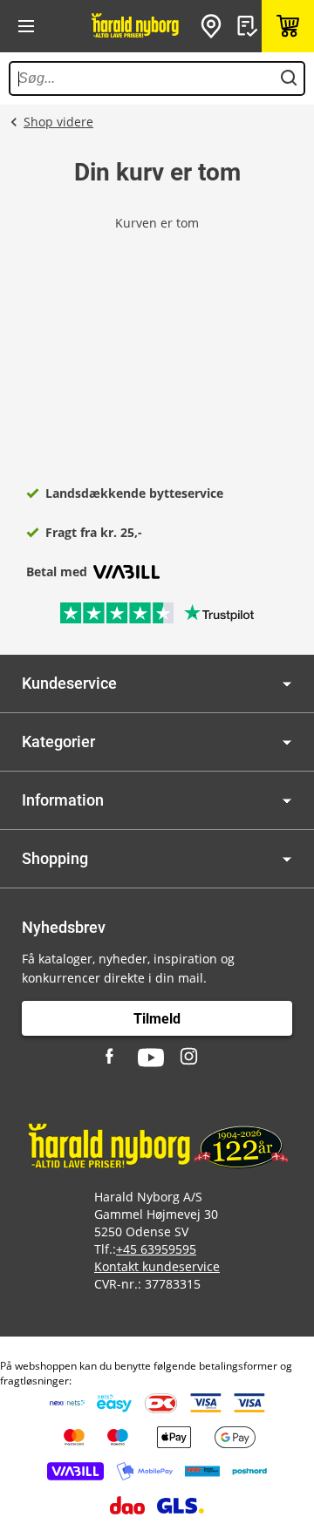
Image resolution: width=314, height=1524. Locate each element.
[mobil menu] (26, 26)
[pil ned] (287, 684)
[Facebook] (112, 1057)
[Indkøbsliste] (249, 26)
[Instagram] (190, 1057)
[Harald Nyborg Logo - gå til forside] (135, 26)
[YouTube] (151, 1057)
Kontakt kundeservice (157, 1266)
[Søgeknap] (289, 78)
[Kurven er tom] (288, 26)
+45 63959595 (156, 1249)
